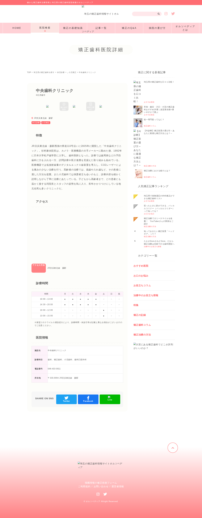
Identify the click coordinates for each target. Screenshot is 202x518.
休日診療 (36, 123)
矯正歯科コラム (142, 325)
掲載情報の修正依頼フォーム (101, 483)
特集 (136, 305)
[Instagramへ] (98, 494)
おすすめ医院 (141, 266)
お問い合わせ (101, 486)
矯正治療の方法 (142, 334)
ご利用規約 (84, 486)
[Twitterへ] (105, 494)
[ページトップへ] (173, 448)
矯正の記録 (140, 315)
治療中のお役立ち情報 (146, 295)
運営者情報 (117, 486)
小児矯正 (46, 123)
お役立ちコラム (142, 285)
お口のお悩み (141, 275)
